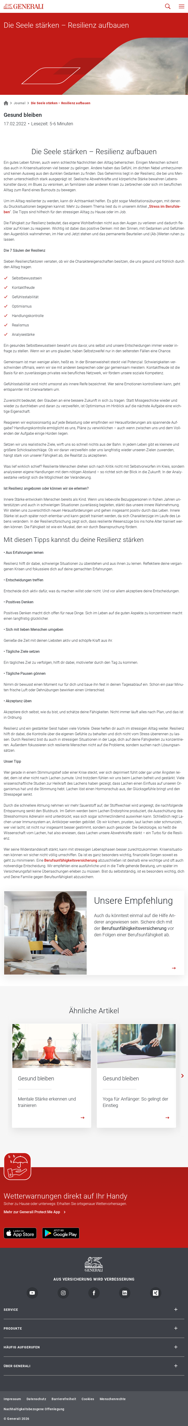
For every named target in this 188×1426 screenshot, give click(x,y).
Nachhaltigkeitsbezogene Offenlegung (34, 1409)
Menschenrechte (113, 1399)
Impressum (12, 1399)
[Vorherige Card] (5, 1075)
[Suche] (168, 6)
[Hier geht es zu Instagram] (63, 1293)
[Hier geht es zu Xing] (155, 1293)
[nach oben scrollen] (177, 1406)
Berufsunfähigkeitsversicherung (71, 860)
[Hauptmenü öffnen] (181, 6)
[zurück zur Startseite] (6, 103)
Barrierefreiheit (64, 1399)
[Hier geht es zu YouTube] (32, 1293)
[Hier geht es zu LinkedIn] (124, 1293)
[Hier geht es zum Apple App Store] (20, 1233)
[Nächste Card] (182, 1075)
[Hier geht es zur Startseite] (24, 6)
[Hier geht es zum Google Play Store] (60, 1233)
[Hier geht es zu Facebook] (94, 1293)
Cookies (88, 1399)
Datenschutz (36, 1399)
